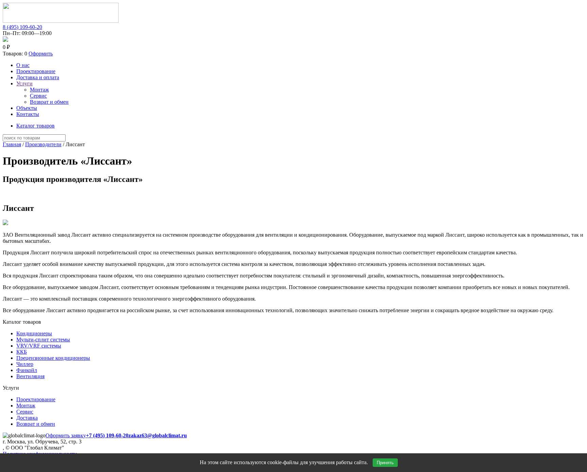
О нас (23, 65)
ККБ (21, 352)
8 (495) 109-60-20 (22, 27)
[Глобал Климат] (61, 21)
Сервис (38, 96)
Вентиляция (30, 376)
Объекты (26, 108)
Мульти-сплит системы (43, 339)
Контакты (27, 114)
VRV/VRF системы (38, 346)
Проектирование (35, 71)
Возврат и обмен (49, 102)
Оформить (41, 53)
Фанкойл (26, 370)
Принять (385, 462)
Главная (12, 144)
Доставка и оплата (37, 77)
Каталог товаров (35, 126)
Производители (43, 144)
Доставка (27, 418)
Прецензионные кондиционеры (53, 358)
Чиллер (24, 364)
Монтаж (39, 89)
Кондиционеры (34, 333)
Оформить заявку (66, 435)
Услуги (24, 83)
